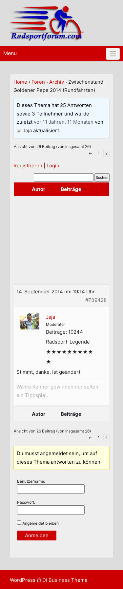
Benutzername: (31, 481)
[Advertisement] (61, 240)
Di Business (55, 580)
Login (53, 165)
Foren (38, 82)
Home (20, 82)
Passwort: (26, 502)
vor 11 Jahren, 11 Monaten (63, 122)
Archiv (56, 82)
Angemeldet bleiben (40, 523)
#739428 (96, 300)
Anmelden (37, 535)
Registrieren (27, 165)
